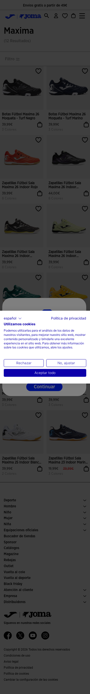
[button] (13, 318)
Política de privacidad (68, 318)
